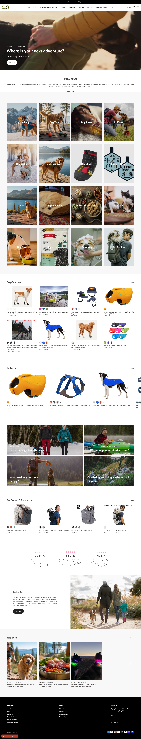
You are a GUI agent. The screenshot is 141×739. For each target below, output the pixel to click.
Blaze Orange (51, 402)
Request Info (10, 717)
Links (8, 711)
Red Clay (11, 527)
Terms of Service (63, 714)
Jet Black (40, 527)
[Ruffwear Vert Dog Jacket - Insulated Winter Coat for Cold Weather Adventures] (54, 330)
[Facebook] (111, 722)
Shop (34, 7)
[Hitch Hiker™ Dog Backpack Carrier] (22, 514)
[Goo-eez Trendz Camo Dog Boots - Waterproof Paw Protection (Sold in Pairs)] (86, 330)
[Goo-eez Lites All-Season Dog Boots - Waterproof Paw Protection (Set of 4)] (22, 296)
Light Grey (43, 527)
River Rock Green (57, 402)
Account (129, 7)
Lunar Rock (105, 527)
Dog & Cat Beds (54, 205)
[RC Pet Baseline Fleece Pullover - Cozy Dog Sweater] (54, 296)
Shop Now (12, 62)
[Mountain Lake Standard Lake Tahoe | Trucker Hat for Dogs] (86, 296)
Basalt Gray (54, 402)
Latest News (10, 714)
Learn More (70, 91)
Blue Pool (43, 342)
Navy (76, 309)
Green (105, 342)
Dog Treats (86, 122)
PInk (14, 309)
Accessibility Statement (13, 722)
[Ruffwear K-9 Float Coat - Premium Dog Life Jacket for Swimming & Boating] (119, 296)
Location (63, 7)
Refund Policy (63, 711)
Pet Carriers (119, 247)
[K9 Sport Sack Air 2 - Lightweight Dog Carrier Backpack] (54, 514)
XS (8, 342)
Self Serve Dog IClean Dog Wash (48, 7)
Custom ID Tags (119, 163)
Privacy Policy (63, 709)
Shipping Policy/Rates (101, 7)
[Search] (134, 7)
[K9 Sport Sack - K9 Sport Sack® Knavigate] (119, 514)
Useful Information (12, 719)
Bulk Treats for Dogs (86, 205)
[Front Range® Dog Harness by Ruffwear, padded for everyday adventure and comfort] (70, 386)
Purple (108, 342)
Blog (111, 7)
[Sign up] (133, 716)
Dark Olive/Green (46, 309)
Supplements (54, 247)
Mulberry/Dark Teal (40, 309)
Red (72, 309)
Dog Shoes (86, 163)
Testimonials (71, 7)
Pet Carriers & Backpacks (19, 500)
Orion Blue (137, 402)
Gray (76, 527)
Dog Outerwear (14, 282)
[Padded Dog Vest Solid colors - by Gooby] (119, 330)
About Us (89, 7)
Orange (79, 309)
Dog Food (22, 247)
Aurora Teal (40, 342)
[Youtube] (115, 722)
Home (28, 7)
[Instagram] (118, 722)
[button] (10, 390)
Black (8, 309)
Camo (11, 309)
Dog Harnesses (54, 163)
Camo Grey (72, 342)
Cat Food (119, 205)
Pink (111, 342)
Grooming (87, 247)
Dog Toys (54, 122)
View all (132, 282)
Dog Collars (22, 163)
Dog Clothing (22, 122)
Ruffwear (119, 122)
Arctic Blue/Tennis (43, 309)
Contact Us (81, 7)
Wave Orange (105, 309)
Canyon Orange (46, 342)
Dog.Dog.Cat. (14, 732)
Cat (22, 205)
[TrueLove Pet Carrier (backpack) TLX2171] (86, 514)
